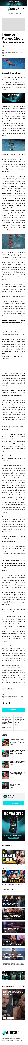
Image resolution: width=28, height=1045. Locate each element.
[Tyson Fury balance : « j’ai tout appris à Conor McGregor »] (5, 764)
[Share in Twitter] (6, 703)
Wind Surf (10, 688)
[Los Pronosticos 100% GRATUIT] (13, 3)
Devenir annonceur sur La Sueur (13, 964)
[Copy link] (12, 703)
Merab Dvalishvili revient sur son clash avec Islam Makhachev (17, 784)
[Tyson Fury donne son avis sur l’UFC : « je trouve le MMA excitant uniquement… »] (5, 753)
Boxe (12, 755)
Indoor (4, 688)
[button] (2, 8)
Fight (12, 744)
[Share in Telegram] (9, 703)
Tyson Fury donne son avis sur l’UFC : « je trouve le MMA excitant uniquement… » (17, 752)
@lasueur (11, 795)
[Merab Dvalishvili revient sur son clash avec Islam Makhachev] (5, 785)
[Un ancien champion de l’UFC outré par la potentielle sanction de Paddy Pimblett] (5, 775)
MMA (5, 1018)
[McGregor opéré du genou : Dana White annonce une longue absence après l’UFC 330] (13, 1004)
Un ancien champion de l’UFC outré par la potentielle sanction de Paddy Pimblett (17, 773)
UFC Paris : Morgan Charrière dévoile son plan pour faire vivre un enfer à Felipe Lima (17, 741)
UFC (12, 1018)
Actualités (8, 13)
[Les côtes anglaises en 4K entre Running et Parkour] (19, 723)
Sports (13, 13)
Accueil (3, 13)
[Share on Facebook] (3, 703)
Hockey (3, 727)
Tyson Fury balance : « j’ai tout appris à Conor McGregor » (17, 762)
